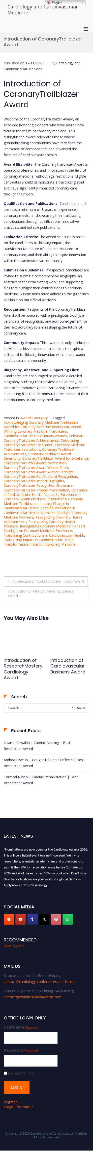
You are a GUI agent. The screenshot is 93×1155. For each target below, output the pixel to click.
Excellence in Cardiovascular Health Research (46, 492)
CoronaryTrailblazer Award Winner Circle (36, 467)
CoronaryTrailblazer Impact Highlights (34, 481)
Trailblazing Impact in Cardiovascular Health (39, 539)
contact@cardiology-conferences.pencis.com (40, 981)
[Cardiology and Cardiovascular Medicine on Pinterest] (56, 919)
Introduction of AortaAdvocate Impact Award (47, 581)
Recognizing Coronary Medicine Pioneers (53, 526)
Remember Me (21, 1073)
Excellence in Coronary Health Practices (42, 496)
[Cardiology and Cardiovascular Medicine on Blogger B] (9, 919)
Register (10, 1102)
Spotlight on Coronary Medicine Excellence (38, 530)
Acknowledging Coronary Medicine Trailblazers (41, 422)
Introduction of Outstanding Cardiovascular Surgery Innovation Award (69, 672)
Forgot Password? (18, 1106)
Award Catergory (34, 417)
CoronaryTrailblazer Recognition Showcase (38, 485)
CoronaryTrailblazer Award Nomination (35, 463)
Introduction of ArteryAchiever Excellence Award (41, 593)
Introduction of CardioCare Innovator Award (22, 666)
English (56, 3)
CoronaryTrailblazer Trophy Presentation (36, 490)
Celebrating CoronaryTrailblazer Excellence (41, 442)
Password (21, 1050)
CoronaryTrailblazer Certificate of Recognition (40, 476)
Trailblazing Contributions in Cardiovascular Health (44, 535)
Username (21, 1027)
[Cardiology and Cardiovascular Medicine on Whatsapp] (67, 919)
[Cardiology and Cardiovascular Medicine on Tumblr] (32, 919)
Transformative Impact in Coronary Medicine (40, 544)
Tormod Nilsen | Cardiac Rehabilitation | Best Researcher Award (41, 780)
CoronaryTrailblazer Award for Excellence (55, 458)
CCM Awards (14, 945)
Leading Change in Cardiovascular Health (36, 505)
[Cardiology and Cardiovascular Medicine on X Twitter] (44, 919)
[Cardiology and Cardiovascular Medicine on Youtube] (20, 919)
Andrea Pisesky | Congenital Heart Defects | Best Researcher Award (44, 762)
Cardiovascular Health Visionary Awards (35, 435)
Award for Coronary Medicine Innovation (36, 426)
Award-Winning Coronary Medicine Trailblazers (43, 429)
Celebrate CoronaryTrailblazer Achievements (44, 438)
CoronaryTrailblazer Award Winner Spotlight (39, 472)
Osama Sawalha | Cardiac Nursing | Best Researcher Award (37, 745)
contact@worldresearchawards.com (33, 997)
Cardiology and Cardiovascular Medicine (42, 9)
